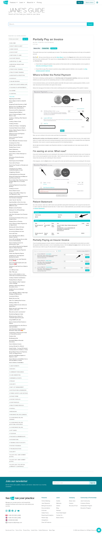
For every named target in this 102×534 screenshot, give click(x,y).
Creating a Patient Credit (15, 121)
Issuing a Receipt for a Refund (16, 346)
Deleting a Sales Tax (14, 302)
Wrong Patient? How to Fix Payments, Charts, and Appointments (18, 352)
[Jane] (5, 2)
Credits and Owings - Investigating (17, 125)
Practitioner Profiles (17, 405)
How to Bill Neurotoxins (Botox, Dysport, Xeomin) (16, 236)
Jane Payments (14, 366)
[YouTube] (18, 511)
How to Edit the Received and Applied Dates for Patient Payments (18, 247)
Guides (58, 501)
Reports (12, 369)
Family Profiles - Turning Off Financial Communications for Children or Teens (18, 349)
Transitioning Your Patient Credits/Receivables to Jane (16, 169)
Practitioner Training (17, 72)
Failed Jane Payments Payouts (16, 253)
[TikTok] (15, 511)
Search (90, 24)
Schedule (13, 78)
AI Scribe (12, 90)
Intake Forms (14, 396)
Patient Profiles (15, 399)
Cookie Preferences (43, 530)
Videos (58, 505)
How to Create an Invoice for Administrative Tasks (16, 243)
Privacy (12, 381)
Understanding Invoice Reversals (17, 174)
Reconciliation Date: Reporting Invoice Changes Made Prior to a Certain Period (18, 181)
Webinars (58, 503)
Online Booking (15, 81)
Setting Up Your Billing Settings (17, 210)
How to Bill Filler (13, 233)
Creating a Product (13, 123)
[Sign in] (97, 2)
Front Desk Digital (61, 513)
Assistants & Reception (17, 75)
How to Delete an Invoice (15, 344)
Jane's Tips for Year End (15, 200)
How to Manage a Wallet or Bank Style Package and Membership (18, 293)
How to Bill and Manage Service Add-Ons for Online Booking (18, 240)
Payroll (12, 408)
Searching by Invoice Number (16, 160)
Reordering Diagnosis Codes (16, 314)
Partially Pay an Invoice (14, 147)
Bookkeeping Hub (13, 338)
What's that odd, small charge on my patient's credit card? (18, 309)
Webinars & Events (16, 378)
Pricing (39, 2)
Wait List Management (17, 387)
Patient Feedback (15, 445)
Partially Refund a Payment (15, 280)
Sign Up (25, 39)
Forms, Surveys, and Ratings (19, 393)
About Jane (72, 501)
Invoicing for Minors (14, 296)
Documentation (46, 508)
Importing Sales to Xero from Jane (17, 202)
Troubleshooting (15, 448)
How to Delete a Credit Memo (16, 362)
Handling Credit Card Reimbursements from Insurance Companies (18, 197)
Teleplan (13, 433)
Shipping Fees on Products (15, 221)
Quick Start (14, 52)
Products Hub (12, 336)
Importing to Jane (15, 61)
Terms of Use (19, 530)
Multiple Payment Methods (15, 145)
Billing (12, 96)
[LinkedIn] (9, 511)
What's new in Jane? (16, 46)
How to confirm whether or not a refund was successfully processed (17, 274)
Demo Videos (14, 49)
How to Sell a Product (14, 163)
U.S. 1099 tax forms (13, 270)
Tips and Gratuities (13, 212)
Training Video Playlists (17, 442)
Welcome (13, 43)
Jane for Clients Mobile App (18, 84)
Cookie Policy (34, 530)
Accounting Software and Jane (16, 231)
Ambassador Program (86, 505)
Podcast (58, 510)
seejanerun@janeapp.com (15, 522)
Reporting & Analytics (47, 515)
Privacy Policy (26, 530)
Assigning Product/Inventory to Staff (18, 104)
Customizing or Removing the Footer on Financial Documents (18, 333)
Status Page (52, 530)
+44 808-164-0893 (13, 520)
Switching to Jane (16, 55)
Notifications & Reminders (18, 390)
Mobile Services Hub (14, 298)
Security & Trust (73, 505)
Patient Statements (39, 208)
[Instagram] (6, 511)
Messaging (13, 411)
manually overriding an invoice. (44, 65)
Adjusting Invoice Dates (15, 98)
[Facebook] (12, 511)
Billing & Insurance (47, 505)
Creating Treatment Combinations (17, 277)
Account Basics (15, 58)
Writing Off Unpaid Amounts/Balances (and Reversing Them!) (18, 177)
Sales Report (60, 57)
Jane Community (85, 501)
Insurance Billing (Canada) (18, 414)
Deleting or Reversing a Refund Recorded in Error (16, 286)
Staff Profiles (14, 402)
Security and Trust (10, 530)
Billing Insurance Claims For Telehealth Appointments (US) (16, 317)
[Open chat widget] (98, 530)
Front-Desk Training (16, 69)
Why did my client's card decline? (17, 312)
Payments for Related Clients (16, 229)
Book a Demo (60, 517)
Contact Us (59, 515)
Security (13, 384)
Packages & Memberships (17, 436)
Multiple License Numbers (15, 207)
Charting (13, 93)
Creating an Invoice (14, 188)
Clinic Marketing (15, 375)
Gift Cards (13, 430)
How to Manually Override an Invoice (18, 140)
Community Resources (17, 372)
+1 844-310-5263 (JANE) (14, 515)
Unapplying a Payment (14, 172)
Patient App (45, 517)
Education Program (86, 508)
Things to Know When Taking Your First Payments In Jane (17, 193)
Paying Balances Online (15, 151)
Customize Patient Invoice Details (17, 128)
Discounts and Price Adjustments (17, 110)
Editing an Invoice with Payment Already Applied (16, 134)
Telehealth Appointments (18, 87)
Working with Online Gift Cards (16, 227)
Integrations (14, 439)
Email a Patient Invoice (14, 190)
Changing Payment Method (15, 112)
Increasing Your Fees (14, 143)
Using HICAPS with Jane (15, 319)
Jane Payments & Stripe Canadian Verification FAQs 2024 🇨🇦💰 (17, 329)
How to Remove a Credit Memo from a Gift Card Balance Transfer (18, 359)
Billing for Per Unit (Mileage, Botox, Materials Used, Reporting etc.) (17, 107)
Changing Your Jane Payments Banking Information (16, 256)
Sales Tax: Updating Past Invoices (17, 300)
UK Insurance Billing (16, 427)
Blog (57, 508)
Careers (71, 503)
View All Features (46, 522)
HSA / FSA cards (13, 272)
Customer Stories (85, 503)
